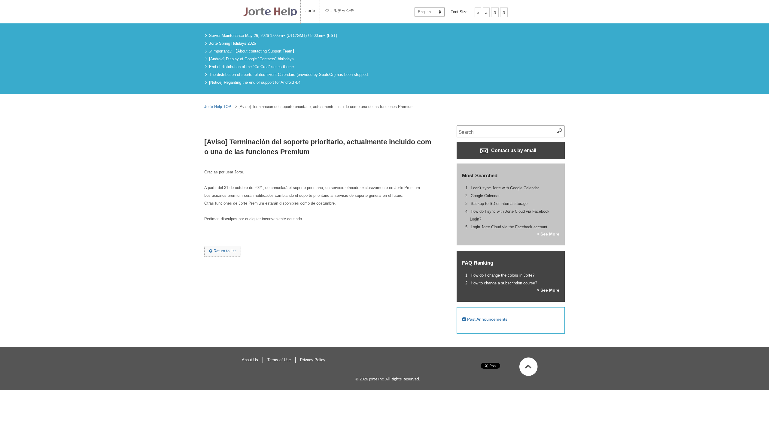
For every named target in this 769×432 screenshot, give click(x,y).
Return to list (224, 251)
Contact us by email (513, 150)
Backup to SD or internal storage (499, 203)
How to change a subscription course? (504, 283)
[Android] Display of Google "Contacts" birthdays (251, 59)
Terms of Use (279, 360)
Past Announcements (486, 319)
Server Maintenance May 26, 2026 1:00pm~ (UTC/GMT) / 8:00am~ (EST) (273, 35)
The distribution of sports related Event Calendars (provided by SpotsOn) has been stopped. (289, 74)
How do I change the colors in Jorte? (502, 275)
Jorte (310, 10)
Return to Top (528, 366)
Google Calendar (485, 196)
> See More (548, 234)
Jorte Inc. (376, 379)
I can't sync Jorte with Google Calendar (505, 188)
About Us (250, 360)
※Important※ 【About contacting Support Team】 (252, 51)
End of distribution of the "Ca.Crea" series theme (251, 66)
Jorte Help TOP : (219, 106)
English (424, 12)
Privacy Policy (312, 360)
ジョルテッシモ (339, 10)
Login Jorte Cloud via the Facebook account (509, 227)
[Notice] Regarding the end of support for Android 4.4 (254, 82)
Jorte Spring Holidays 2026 (232, 43)
